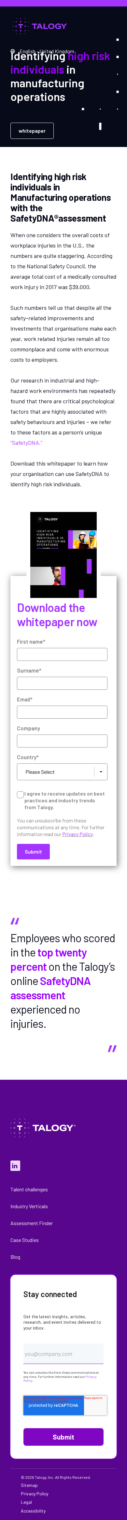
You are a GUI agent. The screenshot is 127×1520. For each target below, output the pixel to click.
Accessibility (33, 1511)
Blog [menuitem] (15, 1257)
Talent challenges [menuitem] (29, 1189)
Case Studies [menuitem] (24, 1240)
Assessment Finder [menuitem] (31, 1223)
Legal (26, 1502)
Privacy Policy (77, 834)
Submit (63, 1437)
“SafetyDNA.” (26, 442)
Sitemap (29, 1485)
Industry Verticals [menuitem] (29, 1206)
